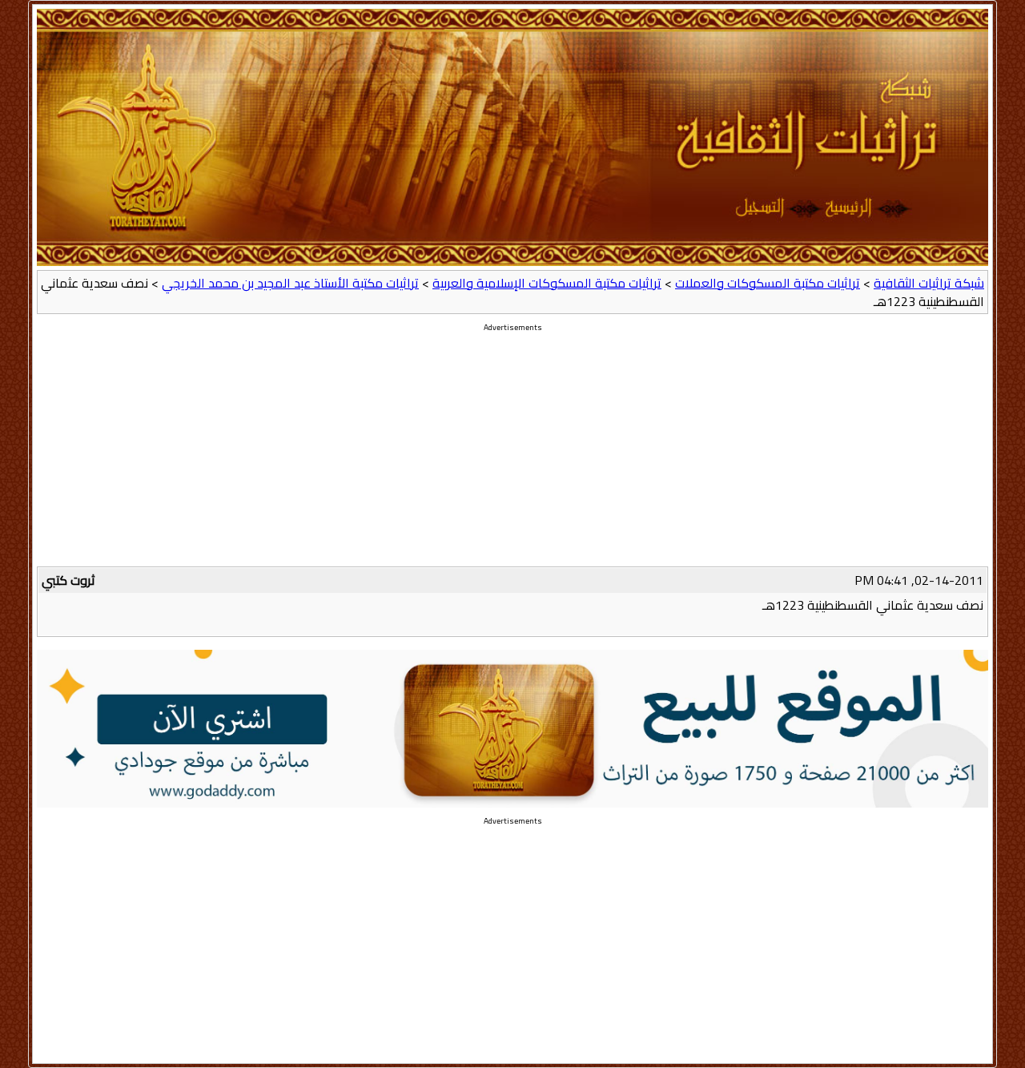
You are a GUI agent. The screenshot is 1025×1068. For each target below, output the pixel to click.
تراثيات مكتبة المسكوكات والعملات (767, 283)
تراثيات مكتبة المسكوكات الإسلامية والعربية (546, 283)
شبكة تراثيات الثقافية (929, 283)
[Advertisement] (512, 454)
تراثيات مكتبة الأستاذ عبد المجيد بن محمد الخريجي (290, 283)
